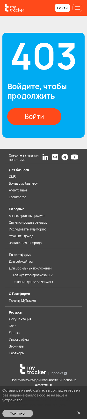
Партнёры (16, 353)
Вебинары (16, 346)
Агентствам (18, 190)
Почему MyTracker (22, 300)
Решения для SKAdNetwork (33, 282)
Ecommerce (17, 197)
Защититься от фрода (25, 243)
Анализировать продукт (27, 215)
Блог (12, 326)
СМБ (12, 176)
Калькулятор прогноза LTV (33, 275)
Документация (20, 319)
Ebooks (14, 333)
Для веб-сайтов (21, 261)
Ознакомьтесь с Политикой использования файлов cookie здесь (37, 402)
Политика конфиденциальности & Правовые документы (44, 382)
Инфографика (19, 339)
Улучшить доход (21, 236)
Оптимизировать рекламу (28, 222)
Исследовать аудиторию (27, 229)
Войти (62, 7)
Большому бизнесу (23, 183)
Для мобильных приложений (30, 268)
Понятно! (18, 413)
